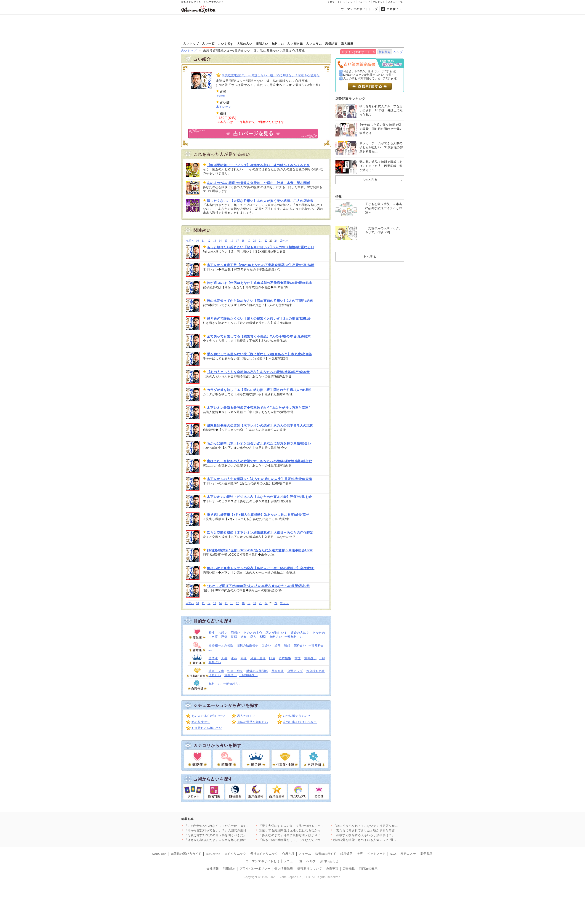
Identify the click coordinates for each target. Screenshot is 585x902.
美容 (360, 853)
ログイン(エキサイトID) (358, 52)
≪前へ (190, 240)
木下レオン (223, 107)
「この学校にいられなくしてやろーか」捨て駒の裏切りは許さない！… (234, 825)
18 (243, 240)
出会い (266, 645)
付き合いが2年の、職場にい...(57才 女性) (369, 71)
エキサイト (394, 9)
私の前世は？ (200, 722)
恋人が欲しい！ (276, 632)
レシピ (351, 2)
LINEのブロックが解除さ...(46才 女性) (368, 74)
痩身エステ (408, 853)
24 (275, 240)
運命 (234, 658)
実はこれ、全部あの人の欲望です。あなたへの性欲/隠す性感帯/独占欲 (259, 461)
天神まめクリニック (264, 853)
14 (220, 240)
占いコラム (314, 44)
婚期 (277, 645)
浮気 (224, 636)
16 (231, 240)
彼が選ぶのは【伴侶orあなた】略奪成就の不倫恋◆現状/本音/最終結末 (259, 283)
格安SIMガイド (325, 853)
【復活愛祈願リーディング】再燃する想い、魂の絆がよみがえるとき (258, 165)
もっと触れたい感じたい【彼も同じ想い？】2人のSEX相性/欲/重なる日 (260, 247)
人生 (224, 658)
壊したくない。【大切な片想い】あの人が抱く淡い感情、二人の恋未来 (260, 201)
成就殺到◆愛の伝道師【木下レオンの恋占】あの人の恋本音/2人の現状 (260, 425)
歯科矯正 (346, 853)
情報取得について (309, 868)
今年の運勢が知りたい (252, 722)
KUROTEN (159, 853)
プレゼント (379, 2)
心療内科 (288, 853)
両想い (235, 632)
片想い (223, 632)
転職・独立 (235, 671)
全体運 (213, 658)
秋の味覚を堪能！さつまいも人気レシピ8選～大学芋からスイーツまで (382, 840)
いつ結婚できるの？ (297, 716)
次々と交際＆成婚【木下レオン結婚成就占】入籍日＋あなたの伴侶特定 (260, 532)
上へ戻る (369, 257)
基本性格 (285, 658)
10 (197, 240)
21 (260, 240)
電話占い (262, 44)
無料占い (278, 44)
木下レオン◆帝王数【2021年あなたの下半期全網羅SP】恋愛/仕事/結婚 (260, 265)
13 (214, 240)
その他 (220, 96)
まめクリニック (235, 853)
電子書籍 (426, 853)
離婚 (287, 645)
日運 (272, 658)
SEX (263, 636)
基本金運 (277, 671)
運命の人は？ (300, 632)
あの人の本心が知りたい (208, 716)
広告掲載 (349, 868)
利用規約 (229, 868)
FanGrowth (213, 853)
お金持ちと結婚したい (206, 728)
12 (208, 240)
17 (237, 240)
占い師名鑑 (295, 44)
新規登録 (385, 52)
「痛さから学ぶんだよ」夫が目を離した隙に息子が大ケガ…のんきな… (234, 840)
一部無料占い (294, 636)
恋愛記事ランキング (350, 99)
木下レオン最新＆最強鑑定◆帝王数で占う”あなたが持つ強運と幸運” (258, 407)
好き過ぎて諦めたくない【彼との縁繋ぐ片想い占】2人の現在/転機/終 (259, 318)
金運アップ (295, 671)
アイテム (305, 853)
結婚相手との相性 (221, 645)
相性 (212, 632)
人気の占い (245, 44)
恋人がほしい (246, 716)
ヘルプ (398, 52)
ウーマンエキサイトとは (263, 861)
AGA (393, 853)
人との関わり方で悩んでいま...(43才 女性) (370, 78)
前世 (298, 658)
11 (203, 240)
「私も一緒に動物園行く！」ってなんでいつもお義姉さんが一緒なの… (308, 840)
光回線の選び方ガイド (186, 853)
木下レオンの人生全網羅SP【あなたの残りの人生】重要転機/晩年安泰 (259, 479)
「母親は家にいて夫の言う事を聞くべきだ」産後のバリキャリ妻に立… (234, 835)
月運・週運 (258, 658)
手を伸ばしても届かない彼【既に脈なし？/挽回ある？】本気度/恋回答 (259, 354)
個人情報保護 (283, 868)
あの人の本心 (253, 632)
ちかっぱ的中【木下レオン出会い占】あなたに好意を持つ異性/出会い (259, 443)
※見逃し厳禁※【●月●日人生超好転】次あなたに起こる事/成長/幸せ (258, 514)
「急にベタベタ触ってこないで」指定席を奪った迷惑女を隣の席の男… (382, 825)
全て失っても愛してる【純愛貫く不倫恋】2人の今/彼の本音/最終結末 (259, 336)
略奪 (244, 636)
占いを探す (226, 44)
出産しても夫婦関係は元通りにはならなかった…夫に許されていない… (308, 830)
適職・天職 (216, 671)
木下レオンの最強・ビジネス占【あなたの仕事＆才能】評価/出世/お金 (259, 497)
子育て (331, 2)
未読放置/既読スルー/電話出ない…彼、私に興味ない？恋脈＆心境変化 (270, 75)
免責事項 (332, 868)
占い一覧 (208, 44)
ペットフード (376, 853)
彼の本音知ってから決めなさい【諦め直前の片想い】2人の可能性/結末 (260, 300)
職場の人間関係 (257, 671)
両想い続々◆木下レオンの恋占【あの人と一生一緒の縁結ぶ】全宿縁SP (260, 568)
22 (266, 240)
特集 (338, 196)
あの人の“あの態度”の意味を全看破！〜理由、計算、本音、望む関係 (258, 183)
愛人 (253, 636)
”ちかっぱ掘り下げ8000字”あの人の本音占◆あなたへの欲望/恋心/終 (258, 586)
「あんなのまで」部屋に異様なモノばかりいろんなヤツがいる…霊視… (308, 835)
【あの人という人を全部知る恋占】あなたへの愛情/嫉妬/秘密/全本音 (258, 372)
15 (226, 240)
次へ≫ (284, 240)
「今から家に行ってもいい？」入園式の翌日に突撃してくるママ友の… (234, 830)
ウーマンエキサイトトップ (359, 9)
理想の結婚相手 (247, 645)
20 (254, 240)
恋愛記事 (331, 44)
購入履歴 (347, 44)
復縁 (234, 636)
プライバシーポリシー (254, 868)
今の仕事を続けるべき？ (300, 722)
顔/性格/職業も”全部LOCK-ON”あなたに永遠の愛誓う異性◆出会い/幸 (260, 550)
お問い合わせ (329, 861)
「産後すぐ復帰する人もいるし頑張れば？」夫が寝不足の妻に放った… (382, 835)
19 (248, 240)
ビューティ (364, 2)
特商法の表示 (368, 868)
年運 (244, 658)
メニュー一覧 (395, 2)
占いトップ (191, 44)
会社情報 (213, 868)
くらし (341, 2)
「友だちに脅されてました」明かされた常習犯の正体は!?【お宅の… (380, 830)
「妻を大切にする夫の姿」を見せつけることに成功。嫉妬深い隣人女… (308, 825)
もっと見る (370, 179)
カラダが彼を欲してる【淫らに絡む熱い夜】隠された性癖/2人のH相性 (259, 390)
